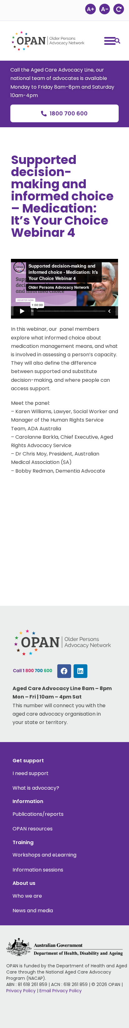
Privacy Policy (21, 991)
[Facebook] (64, 671)
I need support (31, 773)
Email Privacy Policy (60, 991)
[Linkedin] (80, 671)
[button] (117, 41)
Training (23, 842)
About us (24, 883)
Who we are (27, 896)
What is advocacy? (36, 788)
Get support (28, 760)
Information (28, 801)
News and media (33, 910)
